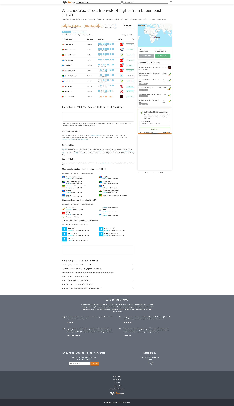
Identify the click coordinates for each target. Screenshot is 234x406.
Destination (68, 39)
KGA (69, 81)
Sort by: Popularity (127, 35)
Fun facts (117, 383)
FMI (68, 65)
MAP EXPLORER (146, 56)
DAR (71, 76)
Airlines (120, 39)
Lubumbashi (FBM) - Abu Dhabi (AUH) (150, 67)
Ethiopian (65, 149)
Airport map (117, 379)
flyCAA (100, 151)
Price (132, 39)
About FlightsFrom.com (117, 389)
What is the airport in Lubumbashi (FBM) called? (77, 284)
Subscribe (94, 363)
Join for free (154, 129)
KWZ (69, 60)
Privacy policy (117, 386)
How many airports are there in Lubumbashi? (76, 265)
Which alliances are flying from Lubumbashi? (76, 280)
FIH (69, 44)
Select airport (117, 376)
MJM (70, 70)
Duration (90, 39)
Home (139, 173)
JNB (71, 49)
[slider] (62, 27)
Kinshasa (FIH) (95, 135)
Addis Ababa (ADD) (82, 139)
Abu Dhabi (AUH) (105, 163)
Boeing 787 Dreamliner (77, 153)
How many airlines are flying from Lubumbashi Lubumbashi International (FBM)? (88, 272)
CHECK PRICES (162, 56)
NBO (68, 86)
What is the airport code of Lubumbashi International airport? (81, 288)
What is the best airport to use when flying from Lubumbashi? (81, 269)
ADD (70, 55)
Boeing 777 (126, 151)
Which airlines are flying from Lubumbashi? (76, 276)
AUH (69, 96)
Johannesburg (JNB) (68, 139)
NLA (68, 91)
